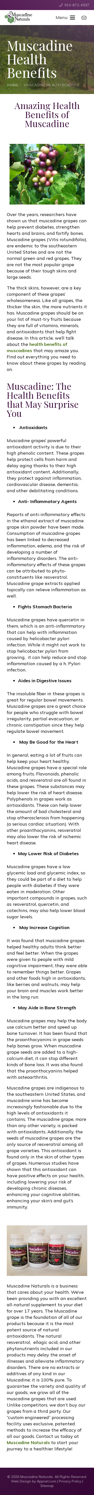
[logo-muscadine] (18, 17)
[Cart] (83, 17)
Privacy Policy (70, 1481)
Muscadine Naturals (28, 1442)
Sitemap (47, 1486)
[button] (65, 17)
